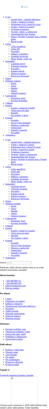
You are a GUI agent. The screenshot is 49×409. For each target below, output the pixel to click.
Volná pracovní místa (20, 110)
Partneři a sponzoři (19, 130)
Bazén (13, 83)
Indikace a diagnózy (19, 54)
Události (9, 103)
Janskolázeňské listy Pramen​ (23, 34)
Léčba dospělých (18, 46)
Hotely (8, 78)
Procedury (15, 51)
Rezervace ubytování (20, 76)
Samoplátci (10, 61)
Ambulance (10, 135)
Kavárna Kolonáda (19, 100)
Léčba (8, 44)
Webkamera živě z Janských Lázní (26, 24)
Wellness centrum (13, 81)
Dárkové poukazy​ (18, 73)
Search (3, 262)
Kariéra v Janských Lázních (23, 108)
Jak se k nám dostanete (20, 123)
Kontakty (15, 120)
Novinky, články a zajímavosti (24, 32)
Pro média (15, 132)
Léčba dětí (15, 49)
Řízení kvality (17, 41)
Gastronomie (10, 96)
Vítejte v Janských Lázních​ (22, 22)
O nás (7, 17)
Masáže (14, 88)
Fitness (14, 91)
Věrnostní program (19, 66)
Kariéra (8, 105)
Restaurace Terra (18, 98)
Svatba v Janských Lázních (22, 27)
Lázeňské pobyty (18, 64)
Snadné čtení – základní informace (25, 19)
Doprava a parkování (20, 125)
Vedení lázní (16, 128)
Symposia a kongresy (20, 29)
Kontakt (8, 118)
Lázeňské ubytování (19, 56)
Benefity (14, 113)
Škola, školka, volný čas (21, 59)
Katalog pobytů (17, 71)
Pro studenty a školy (19, 115)
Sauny (13, 86)
